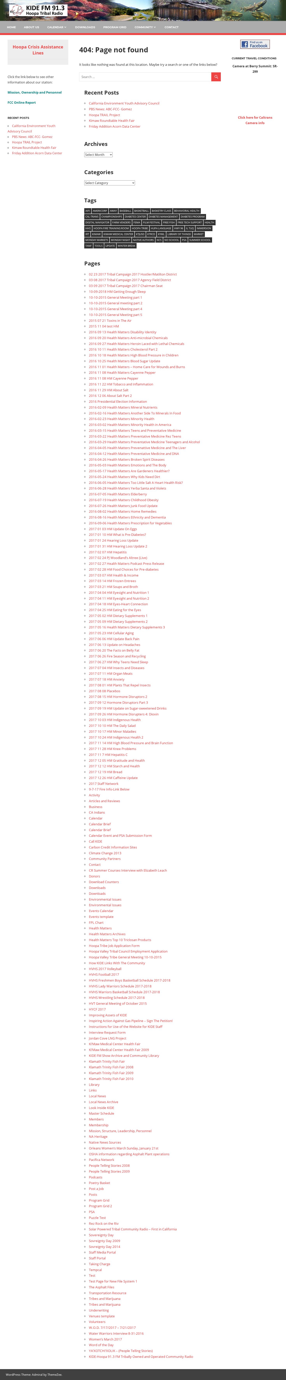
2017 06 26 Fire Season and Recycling (117, 656)
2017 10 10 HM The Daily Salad (112, 725)
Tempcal (95, 1270)
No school (171, 240)
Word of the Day (101, 1345)
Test (92, 1275)
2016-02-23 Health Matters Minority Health (121, 419)
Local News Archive (103, 1102)
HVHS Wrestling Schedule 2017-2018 (117, 997)
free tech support (190, 222)
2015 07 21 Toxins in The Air (110, 320)
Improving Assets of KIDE (108, 1015)
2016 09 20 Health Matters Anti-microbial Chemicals (128, 338)
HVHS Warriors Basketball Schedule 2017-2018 (124, 992)
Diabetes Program (193, 216)
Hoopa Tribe (140, 228)
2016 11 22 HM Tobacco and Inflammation (121, 384)
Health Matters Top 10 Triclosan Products (120, 940)
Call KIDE (95, 841)
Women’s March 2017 (105, 1339)
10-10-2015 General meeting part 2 (115, 303)
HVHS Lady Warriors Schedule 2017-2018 (120, 986)
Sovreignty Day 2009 (104, 1241)
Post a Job (96, 1188)
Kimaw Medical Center (118, 234)
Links (93, 1090)
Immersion (204, 228)
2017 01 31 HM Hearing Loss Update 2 (118, 546)
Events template (101, 916)
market (199, 234)
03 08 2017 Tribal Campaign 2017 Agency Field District (130, 280)
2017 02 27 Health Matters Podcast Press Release (126, 563)
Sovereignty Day (101, 1235)
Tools (99, 245)
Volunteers (97, 1321)
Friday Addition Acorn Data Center (114, 126)
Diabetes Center (135, 216)
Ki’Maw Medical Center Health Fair (114, 1044)
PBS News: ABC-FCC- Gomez (110, 109)
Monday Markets (96, 240)
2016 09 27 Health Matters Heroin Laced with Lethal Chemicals (136, 343)
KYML (161, 234)
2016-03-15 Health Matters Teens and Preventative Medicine (135, 430)
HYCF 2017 (97, 1009)
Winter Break (126, 245)
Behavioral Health (186, 210)
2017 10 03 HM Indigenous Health (115, 720)
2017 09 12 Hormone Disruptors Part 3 (118, 702)
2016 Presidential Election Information (118, 401)
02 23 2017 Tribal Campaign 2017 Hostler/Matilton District (133, 274)
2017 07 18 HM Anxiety (107, 679)
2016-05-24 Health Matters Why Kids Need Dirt (124, 477)
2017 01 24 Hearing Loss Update (113, 540)
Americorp (100, 210)
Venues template (102, 1316)
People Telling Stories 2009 (109, 1171)
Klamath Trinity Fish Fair (107, 1061)
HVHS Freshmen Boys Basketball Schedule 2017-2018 (129, 980)
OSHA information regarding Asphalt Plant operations (129, 1154)
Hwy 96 (178, 228)
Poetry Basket (99, 1183)
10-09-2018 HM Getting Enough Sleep (117, 291)
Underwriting (99, 1310)
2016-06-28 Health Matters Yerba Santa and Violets (127, 488)
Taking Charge (99, 1264)
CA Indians (97, 812)
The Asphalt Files (101, 1287)
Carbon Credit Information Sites (113, 847)
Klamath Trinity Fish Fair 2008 (111, 1067)
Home (11, 27)
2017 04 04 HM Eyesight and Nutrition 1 (119, 592)
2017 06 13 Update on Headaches (114, 644)
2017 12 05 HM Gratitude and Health (117, 760)
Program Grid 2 (100, 1206)
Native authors (143, 240)
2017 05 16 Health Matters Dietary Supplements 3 (127, 627)
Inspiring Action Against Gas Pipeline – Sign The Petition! (131, 1021)
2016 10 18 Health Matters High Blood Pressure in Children (133, 355)
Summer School (200, 240)
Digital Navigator (97, 222)
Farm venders (121, 222)
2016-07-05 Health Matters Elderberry (118, 494)
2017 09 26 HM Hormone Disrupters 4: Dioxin (124, 714)
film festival (151, 222)
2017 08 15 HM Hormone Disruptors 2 (118, 696)
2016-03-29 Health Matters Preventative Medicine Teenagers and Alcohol (144, 442)
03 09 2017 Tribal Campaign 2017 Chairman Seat (126, 285)
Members (96, 1119)
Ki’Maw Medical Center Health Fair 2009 (119, 1050)
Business (95, 806)
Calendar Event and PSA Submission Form (120, 835)
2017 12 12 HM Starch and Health (114, 766)
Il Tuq (190, 228)
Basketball (141, 210)
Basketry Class (161, 210)
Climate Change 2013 (105, 853)
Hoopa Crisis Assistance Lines (38, 50)
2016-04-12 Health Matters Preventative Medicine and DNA (134, 453)
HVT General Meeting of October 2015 (118, 1003)
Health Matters (100, 928)
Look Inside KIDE (101, 1107)
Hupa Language (161, 228)
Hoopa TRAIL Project (104, 115)
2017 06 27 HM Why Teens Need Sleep (118, 662)
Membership (98, 1125)
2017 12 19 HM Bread (105, 772)
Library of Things (179, 234)
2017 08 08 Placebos (104, 691)
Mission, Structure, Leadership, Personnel (120, 1131)
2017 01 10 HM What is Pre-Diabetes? (117, 534)
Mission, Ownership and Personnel (35, 92)
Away (113, 210)
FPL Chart (96, 922)
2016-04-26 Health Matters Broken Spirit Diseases (127, 459)
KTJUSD (140, 234)
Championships (111, 216)
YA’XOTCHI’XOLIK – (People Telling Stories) (121, 1350)
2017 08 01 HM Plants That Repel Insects (120, 685)
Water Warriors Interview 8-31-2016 (116, 1333)
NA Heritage (98, 1136)
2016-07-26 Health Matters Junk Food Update (123, 506)
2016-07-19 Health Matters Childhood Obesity (124, 500)
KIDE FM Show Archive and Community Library (124, 1055)
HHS (88, 228)
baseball (125, 210)
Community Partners (105, 858)
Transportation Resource (107, 1293)
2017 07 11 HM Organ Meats (110, 673)
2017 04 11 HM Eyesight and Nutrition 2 (119, 598)
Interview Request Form (107, 1032)
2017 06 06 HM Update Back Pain (114, 639)
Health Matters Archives (107, 934)
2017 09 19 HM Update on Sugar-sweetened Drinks (128, 708)
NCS (159, 240)
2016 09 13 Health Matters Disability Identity (122, 332)
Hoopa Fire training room (111, 228)
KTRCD (151, 234)
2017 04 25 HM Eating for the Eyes (115, 610)
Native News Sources (105, 1142)
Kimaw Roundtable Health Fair (112, 120)
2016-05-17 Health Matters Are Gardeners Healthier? (129, 471)
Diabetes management (163, 216)
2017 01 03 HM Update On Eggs (113, 529)
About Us (31, 27)
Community (144, 27)
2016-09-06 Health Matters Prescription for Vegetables (130, 523)
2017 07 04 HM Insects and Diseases (116, 668)
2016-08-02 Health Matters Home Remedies (122, 511)
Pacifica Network (101, 1159)
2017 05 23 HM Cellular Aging (111, 633)
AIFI (87, 210)
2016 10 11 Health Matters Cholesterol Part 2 (123, 349)
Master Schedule (101, 1113)
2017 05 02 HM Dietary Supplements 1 (118, 615)
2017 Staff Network (103, 783)
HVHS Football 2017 (104, 974)
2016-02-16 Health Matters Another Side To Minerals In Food (135, 413)
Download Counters (104, 882)
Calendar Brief (100, 824)
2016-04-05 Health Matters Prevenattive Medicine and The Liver (137, 448)
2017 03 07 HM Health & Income (114, 575)
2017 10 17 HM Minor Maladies (112, 731)
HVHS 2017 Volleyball (105, 969)
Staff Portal (97, 1258)
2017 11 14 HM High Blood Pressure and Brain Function (131, 743)
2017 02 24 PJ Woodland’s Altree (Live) (118, 557)
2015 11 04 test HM (104, 326)
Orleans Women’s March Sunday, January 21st (123, 1148)
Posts (93, 1194)
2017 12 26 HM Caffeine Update (113, 778)
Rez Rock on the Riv (104, 1223)
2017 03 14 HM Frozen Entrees (112, 581)
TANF (88, 245)
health (209, 222)
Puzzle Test (97, 1217)
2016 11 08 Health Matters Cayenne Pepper (122, 372)
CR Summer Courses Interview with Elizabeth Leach (128, 870)
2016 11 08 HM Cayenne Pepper (113, 378)
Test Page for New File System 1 (113, 1281)
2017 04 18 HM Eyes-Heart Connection (118, 604)
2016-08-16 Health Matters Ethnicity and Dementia (127, 517)
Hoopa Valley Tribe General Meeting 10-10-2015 (125, 957)
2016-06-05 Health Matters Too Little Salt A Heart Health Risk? (136, 482)
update (110, 245)
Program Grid (114, 27)
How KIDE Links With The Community (117, 963)
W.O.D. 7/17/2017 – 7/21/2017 (112, 1327)
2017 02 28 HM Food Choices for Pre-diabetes (124, 569)
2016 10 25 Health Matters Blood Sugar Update (124, 361)
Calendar (55, 27)
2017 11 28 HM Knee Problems (112, 749)
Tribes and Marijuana (104, 1298)
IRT (87, 234)
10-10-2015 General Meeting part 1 (115, 297)
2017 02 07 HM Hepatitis (108, 552)
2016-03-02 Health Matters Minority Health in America (130, 424)
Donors (94, 876)
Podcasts (95, 1177)
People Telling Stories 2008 (109, 1165)
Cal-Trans (91, 216)
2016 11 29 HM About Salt (108, 390)
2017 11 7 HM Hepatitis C (108, 754)
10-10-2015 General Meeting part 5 (115, 314)
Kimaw (96, 234)
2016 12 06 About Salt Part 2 (110, 395)
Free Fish (169, 222)
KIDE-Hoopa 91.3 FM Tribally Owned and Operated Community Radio (141, 1356)
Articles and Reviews (104, 801)
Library (94, 1084)
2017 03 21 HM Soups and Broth (113, 586)
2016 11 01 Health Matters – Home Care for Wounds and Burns (137, 367)
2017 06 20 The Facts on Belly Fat (114, 650)
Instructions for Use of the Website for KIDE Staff (125, 1026)
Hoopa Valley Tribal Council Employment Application (128, 951)
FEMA (136, 222)
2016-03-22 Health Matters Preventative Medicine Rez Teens (135, 436)
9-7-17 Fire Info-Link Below (109, 789)
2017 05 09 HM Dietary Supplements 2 (118, 621)
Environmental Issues (105, 899)
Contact (172, 27)
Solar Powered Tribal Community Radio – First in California (133, 1229)
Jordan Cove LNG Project (107, 1038)
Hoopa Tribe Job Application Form (114, 945)
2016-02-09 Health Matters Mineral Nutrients (123, 407)
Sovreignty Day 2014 (104, 1246)
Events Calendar (101, 911)
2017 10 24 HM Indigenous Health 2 (116, 737)
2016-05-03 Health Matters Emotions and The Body (127, 465)
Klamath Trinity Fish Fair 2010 (111, 1078)
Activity (94, 795)
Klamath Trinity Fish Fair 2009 (111, 1073)
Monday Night (120, 240)
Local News (97, 1096)
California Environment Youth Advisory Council (124, 103)
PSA (184, 240)
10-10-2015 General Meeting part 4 (115, 309)
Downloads (85, 27)
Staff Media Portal (102, 1252)
